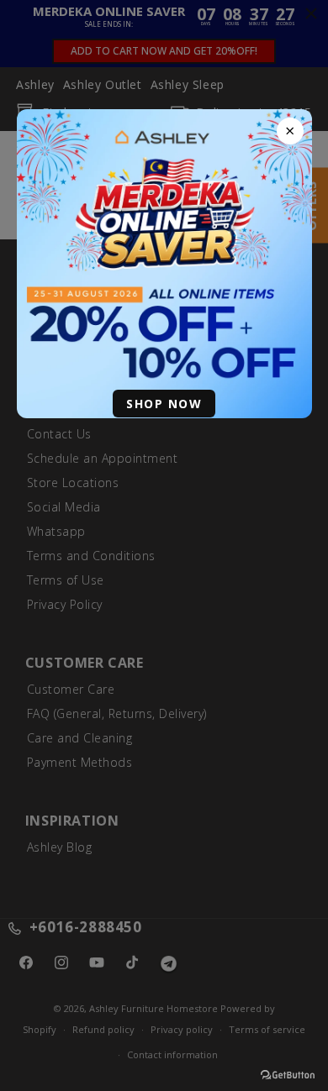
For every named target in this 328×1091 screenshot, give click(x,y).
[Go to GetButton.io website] (288, 1074)
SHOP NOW (164, 404)
